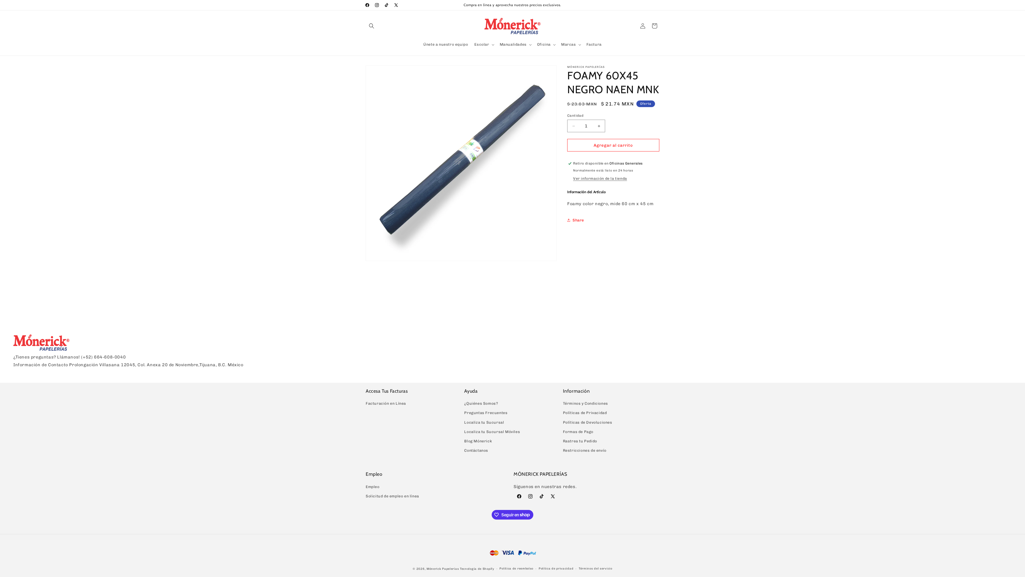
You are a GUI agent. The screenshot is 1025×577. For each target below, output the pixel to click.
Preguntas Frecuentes (485, 413)
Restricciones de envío (584, 450)
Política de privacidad (556, 568)
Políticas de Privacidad (585, 413)
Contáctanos (476, 450)
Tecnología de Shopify (477, 569)
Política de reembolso (516, 568)
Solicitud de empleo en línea (392, 496)
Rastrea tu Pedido (580, 441)
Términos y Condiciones (585, 403)
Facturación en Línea (386, 403)
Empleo (373, 487)
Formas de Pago (578, 432)
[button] (371, 26)
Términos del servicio (595, 568)
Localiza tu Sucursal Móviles (492, 432)
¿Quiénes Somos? (481, 403)
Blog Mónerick (478, 441)
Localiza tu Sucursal (484, 422)
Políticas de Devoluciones (587, 422)
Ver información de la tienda (600, 178)
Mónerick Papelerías (443, 569)
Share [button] (578, 220)
